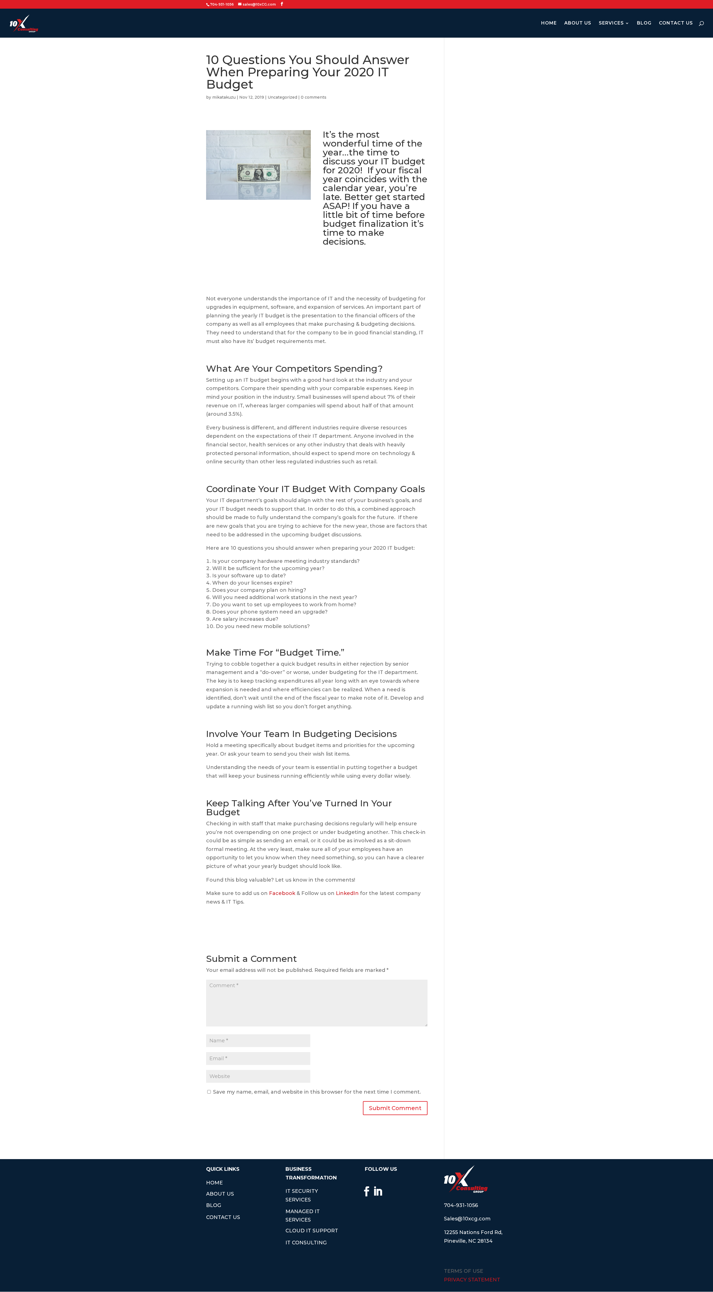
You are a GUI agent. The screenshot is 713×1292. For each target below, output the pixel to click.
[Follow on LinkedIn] (378, 1191)
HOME (549, 23)
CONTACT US (676, 23)
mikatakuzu (224, 97)
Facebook (282, 893)
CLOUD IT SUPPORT (311, 1231)
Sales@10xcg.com (467, 1219)
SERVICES (611, 23)
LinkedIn (347, 893)
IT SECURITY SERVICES (301, 1195)
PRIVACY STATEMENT (472, 1280)
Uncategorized (282, 97)
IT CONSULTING (306, 1243)
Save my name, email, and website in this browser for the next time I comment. (317, 1092)
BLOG (644, 23)
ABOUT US (577, 23)
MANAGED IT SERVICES (302, 1215)
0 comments (313, 97)
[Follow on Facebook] (367, 1191)
